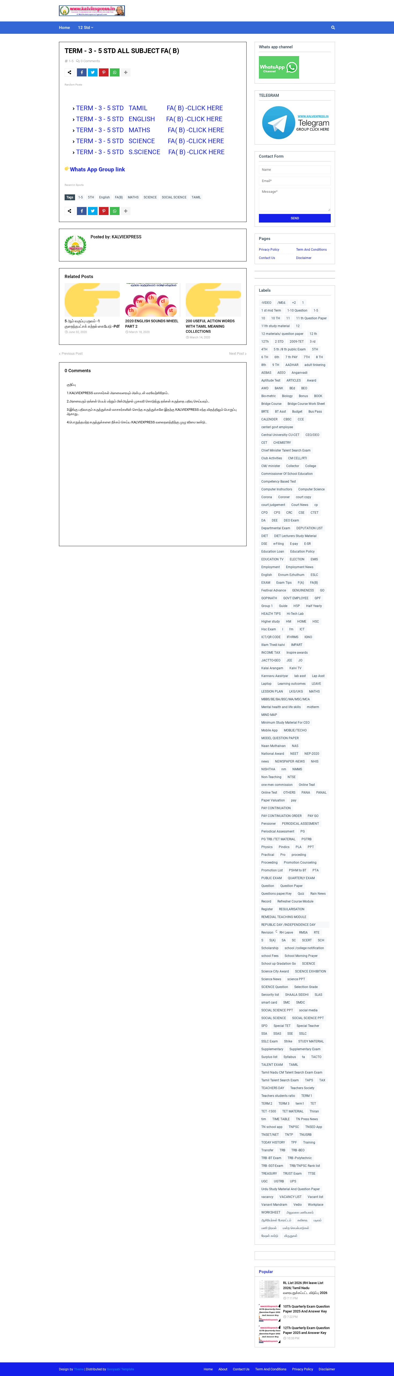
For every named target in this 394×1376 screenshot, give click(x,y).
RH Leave (286, 932)
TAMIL (196, 197)
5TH (91, 197)
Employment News (299, 567)
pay (293, 800)
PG (302, 831)
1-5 (71, 61)
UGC (264, 1181)
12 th (313, 334)
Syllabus (290, 1057)
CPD (264, 513)
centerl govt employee (277, 427)
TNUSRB (305, 1135)
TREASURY (269, 1173)
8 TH (319, 357)
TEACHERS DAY (272, 1088)
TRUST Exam (292, 1173)
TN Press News (307, 1119)
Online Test (269, 792)
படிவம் (318, 1220)
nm (283, 769)
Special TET (282, 1026)
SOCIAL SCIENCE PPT (277, 1010)
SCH (321, 940)
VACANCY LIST (291, 1197)
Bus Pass (315, 411)
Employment (270, 567)
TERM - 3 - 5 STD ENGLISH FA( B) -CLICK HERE (150, 119)
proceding (299, 855)
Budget (297, 411)
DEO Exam (291, 520)
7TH (307, 357)
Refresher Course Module (295, 901)
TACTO (316, 1057)
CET (264, 443)
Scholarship (269, 948)
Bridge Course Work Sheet (306, 404)
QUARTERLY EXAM (301, 878)
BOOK (318, 396)
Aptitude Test (270, 380)
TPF (294, 1142)
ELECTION (297, 559)
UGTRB (279, 1181)
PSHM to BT (297, 870)
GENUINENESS (303, 590)
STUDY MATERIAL (311, 1041)
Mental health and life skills (281, 707)
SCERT (307, 940)
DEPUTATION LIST (309, 528)
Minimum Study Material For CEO (285, 722)
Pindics (284, 847)
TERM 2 (266, 1103)
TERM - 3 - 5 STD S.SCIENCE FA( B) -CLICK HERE (151, 152)
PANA (306, 792)
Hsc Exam (268, 629)
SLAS (318, 995)
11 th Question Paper (311, 318)
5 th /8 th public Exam (290, 349)
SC (294, 940)
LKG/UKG (296, 691)
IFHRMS (292, 637)
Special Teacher (308, 1026)
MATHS (133, 197)
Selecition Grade (306, 987)
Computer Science (311, 489)
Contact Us (267, 258)
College (310, 466)
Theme (79, 1369)
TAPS (309, 1080)
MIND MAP (269, 715)
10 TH (275, 318)
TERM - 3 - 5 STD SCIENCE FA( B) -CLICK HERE (151, 141)
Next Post (236, 354)
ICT (302, 629)
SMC (286, 1002)
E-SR (307, 544)
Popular (266, 1271)
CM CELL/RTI (297, 458)
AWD (265, 388)
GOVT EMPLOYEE (295, 598)
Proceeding (269, 862)
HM (288, 621)
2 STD (279, 341)
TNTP (289, 1135)
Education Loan (272, 551)
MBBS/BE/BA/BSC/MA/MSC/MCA (285, 699)
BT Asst (280, 411)
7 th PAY (291, 357)
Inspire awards (297, 652)
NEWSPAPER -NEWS (290, 761)
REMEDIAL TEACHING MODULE (283, 917)
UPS (293, 1181)
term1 (300, 1103)
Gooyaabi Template (120, 1369)
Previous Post (72, 354)
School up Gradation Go (278, 964)
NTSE (292, 777)
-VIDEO (266, 303)
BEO (304, 388)
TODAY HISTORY (273, 1142)
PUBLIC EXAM (271, 878)
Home (208, 1369)
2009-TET (297, 341)
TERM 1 (306, 1096)
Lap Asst (318, 676)
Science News (271, 979)
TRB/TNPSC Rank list (304, 1166)
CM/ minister (270, 466)
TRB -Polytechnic (300, 1158)
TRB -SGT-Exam (272, 1166)
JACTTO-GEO (270, 660)
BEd (292, 388)
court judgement (273, 505)
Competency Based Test (278, 481)
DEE (275, 520)
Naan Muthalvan (273, 746)
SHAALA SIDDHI (296, 995)
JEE (289, 660)
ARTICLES (294, 380)
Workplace (315, 1205)
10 (263, 318)
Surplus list (269, 1057)
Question (267, 886)
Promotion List (272, 870)
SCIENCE (150, 197)
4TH (264, 349)
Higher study (270, 621)
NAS (295, 746)
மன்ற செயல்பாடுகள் (296, 1228)
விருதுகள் (291, 1236)
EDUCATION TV (272, 559)
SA (284, 940)
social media (308, 1010)
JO (300, 660)
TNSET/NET (270, 1135)
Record (266, 901)
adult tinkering (314, 365)
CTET (314, 513)
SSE (290, 1033)
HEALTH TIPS (271, 614)
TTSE (311, 1173)
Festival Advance (273, 590)
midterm (313, 707)
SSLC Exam (269, 1041)
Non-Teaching (271, 777)
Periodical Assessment (277, 831)
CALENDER (269, 419)
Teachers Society (302, 1088)
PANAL (321, 792)
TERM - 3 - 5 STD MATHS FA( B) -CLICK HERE (151, 130)
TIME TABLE (281, 1119)
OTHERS (289, 792)
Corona (266, 497)
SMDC (300, 1002)
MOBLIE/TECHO (295, 730)
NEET (294, 754)
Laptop (266, 684)
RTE (316, 932)
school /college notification (304, 948)
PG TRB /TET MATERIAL (278, 839)
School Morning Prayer (301, 956)
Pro (282, 855)
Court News (299, 505)
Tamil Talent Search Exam (280, 1080)
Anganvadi (299, 373)
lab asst (300, 676)
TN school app (272, 1127)
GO (322, 590)
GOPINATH (269, 598)
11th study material (275, 326)
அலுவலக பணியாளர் (300, 1212)
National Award (272, 754)
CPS (277, 513)
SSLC (303, 1033)
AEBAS (266, 373)
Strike (288, 1041)
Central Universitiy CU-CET (280, 435)
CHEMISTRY (282, 443)
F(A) (301, 583)
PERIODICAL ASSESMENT (300, 824)
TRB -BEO (297, 1150)
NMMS (297, 769)
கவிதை (302, 1220)
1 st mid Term (271, 310)
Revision (267, 932)
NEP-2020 (311, 754)
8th (263, 365)
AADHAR (291, 365)
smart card (269, 1002)
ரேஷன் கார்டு (269, 1236)
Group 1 (267, 606)
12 (298, 326)
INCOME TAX (270, 652)
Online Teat (307, 785)
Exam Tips (284, 583)
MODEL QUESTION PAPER (280, 738)
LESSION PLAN (272, 691)
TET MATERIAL (292, 1111)
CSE (301, 513)
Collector (292, 466)
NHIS (314, 761)
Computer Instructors (276, 489)
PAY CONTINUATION (276, 808)
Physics (267, 847)
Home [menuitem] (64, 27)
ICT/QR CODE (271, 637)
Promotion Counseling (300, 862)
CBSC (288, 419)
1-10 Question (297, 310)
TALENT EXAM (272, 1065)
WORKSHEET (270, 1212)
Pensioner (268, 824)
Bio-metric (268, 396)
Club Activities (271, 458)
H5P (296, 606)
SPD (264, 1026)
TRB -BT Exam (271, 1158)
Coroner (284, 497)
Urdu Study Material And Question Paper (290, 1189)
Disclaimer (303, 258)
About (222, 1369)
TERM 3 (283, 1103)
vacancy (267, 1197)
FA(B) (119, 197)
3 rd (312, 341)
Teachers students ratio (278, 1096)
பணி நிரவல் (269, 1228)
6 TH (264, 357)
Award (311, 380)
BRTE (265, 411)
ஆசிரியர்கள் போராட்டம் (276, 1220)
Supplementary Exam (305, 1049)
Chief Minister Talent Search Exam (286, 450)
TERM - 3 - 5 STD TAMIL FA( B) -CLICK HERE (149, 108)
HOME (301, 621)
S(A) (272, 940)
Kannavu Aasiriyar (274, 676)
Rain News (318, 894)
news (265, 761)
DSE (264, 544)
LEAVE (316, 684)
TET (313, 1103)
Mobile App (269, 730)
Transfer (267, 1150)
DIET (264, 536)
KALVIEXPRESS (126, 236)
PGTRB (306, 839)
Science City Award (275, 971)
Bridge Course (271, 404)
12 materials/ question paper (282, 334)
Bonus (303, 396)
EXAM (265, 583)
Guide (283, 606)
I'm (291, 629)
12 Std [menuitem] (84, 27)
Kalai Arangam (272, 668)
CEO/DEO (312, 435)
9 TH (275, 365)
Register (267, 909)
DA (263, 520)
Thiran (314, 1111)
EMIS (314, 559)
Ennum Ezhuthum (291, 575)
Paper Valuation (273, 800)
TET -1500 (268, 1111)
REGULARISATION (291, 909)
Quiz (301, 894)
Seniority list (270, 995)
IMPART (296, 645)
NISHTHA (268, 769)
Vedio (297, 1205)
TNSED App (313, 1127)
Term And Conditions (311, 249)
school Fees (269, 956)
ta (303, 1057)
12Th (265, 341)
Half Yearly (314, 606)
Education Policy (302, 551)
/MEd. (281, 303)
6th (276, 357)
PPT (311, 847)
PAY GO (313, 816)
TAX (322, 1080)
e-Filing (278, 544)
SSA (264, 1033)
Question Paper (291, 886)
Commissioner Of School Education (287, 474)
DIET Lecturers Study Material (295, 536)
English (104, 197)
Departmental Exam (275, 528)
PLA (299, 847)
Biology (287, 396)
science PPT (296, 979)
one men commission (277, 785)
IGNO (308, 637)
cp (316, 505)
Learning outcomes (292, 684)
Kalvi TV (295, 668)
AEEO (281, 373)
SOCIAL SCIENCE (174, 197)
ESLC (314, 575)
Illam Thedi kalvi (273, 645)
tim (263, 1119)
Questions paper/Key (276, 894)
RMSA (303, 932)
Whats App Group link (97, 169)
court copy (303, 497)
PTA (316, 870)
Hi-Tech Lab (295, 614)
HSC (316, 621)
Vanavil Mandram (274, 1205)
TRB (282, 1150)
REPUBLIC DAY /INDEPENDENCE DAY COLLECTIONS (288, 925)
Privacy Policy (269, 249)
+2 (294, 303)
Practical (267, 855)
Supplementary (272, 1049)
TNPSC (294, 1127)
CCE (301, 419)
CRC (289, 513)
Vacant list (315, 1197)
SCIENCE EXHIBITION (310, 971)
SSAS (277, 1033)
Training (309, 1142)
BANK (279, 388)
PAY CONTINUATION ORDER (281, 816)
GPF (318, 598)
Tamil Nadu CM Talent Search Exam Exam (291, 1072)
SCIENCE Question (274, 987)
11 (288, 318)
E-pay (294, 544)
